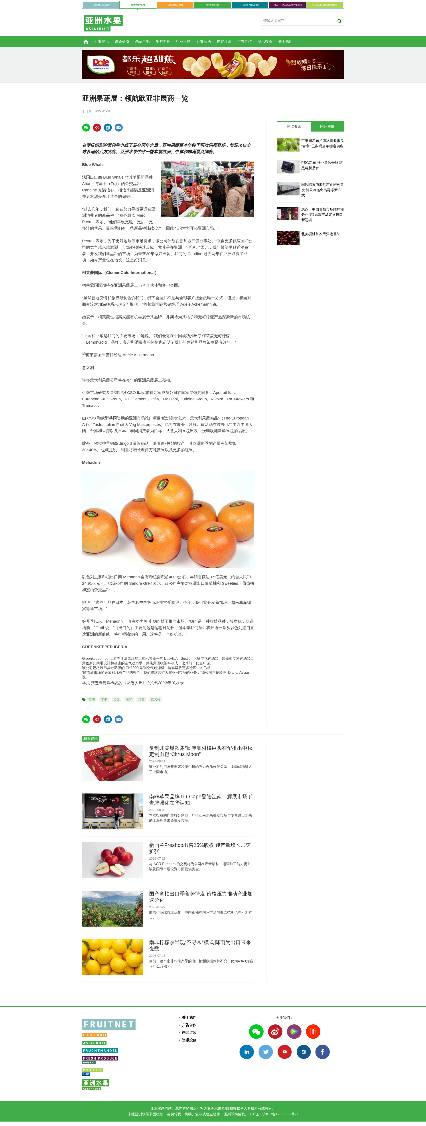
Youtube (284, 1052)
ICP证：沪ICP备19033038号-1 (273, 1114)
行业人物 (183, 41)
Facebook (322, 1052)
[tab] (294, 127)
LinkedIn (246, 1052)
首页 (83, 39)
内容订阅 (224, 41)
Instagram (303, 1052)
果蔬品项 (122, 41)
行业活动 (204, 41)
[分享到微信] (86, 128)
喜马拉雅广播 (313, 1031)
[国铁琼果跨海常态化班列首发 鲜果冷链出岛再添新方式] (288, 188)
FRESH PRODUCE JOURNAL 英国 (287, 5)
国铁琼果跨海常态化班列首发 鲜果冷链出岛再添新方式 (322, 190)
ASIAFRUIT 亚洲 (212, 5)
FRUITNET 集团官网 (101, 5)
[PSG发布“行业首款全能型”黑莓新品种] (288, 166)
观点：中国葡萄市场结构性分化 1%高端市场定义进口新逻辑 (322, 214)
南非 (129, 699)
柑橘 (92, 699)
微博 (275, 1031)
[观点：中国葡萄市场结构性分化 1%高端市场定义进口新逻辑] (288, 213)
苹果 (104, 699)
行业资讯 (102, 41)
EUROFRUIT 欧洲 (175, 5)
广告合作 (244, 41)
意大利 (155, 699)
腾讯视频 (294, 1031)
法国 (116, 699)
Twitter (265, 1052)
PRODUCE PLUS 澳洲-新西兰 (324, 5)
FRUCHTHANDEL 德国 (250, 5)
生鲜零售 (163, 41)
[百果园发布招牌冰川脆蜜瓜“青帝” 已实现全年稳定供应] (288, 145)
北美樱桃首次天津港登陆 (320, 234)
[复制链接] (108, 128)
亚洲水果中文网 (138, 5)
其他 (141, 699)
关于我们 (285, 41)
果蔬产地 (142, 41)
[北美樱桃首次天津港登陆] (288, 238)
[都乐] (213, 64)
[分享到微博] (97, 128)
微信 (256, 1031)
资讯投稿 (265, 41)
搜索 (339, 21)
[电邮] (119, 128)
